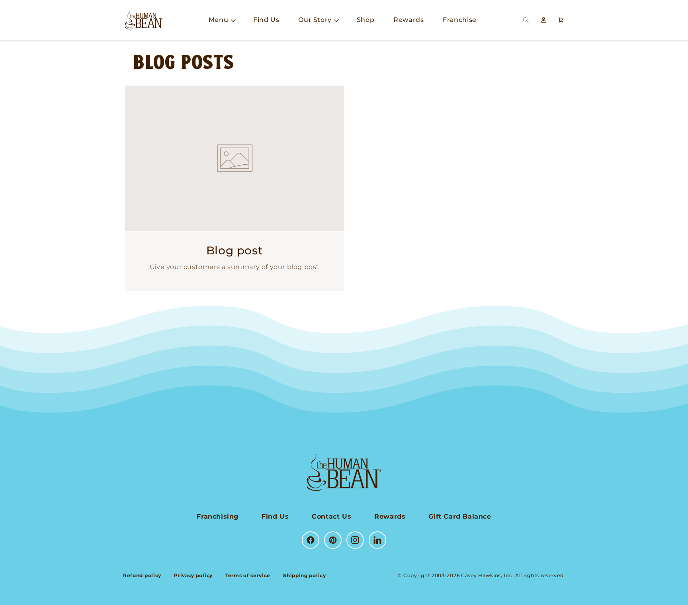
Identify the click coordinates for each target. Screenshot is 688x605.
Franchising (217, 516)
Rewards (389, 516)
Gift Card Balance (459, 516)
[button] (221, 20)
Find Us (275, 516)
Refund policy (142, 575)
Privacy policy (193, 575)
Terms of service (247, 575)
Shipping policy (304, 575)
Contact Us (331, 516)
